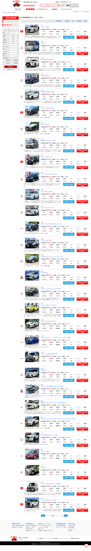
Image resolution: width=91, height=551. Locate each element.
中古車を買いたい (30, 523)
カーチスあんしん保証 (43, 527)
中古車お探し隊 (28, 528)
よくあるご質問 (71, 525)
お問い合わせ (71, 523)
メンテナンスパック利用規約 (51, 538)
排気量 (4, 35)
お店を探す (54, 9)
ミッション (5, 51)
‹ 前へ (43, 515)
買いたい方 (30, 9)
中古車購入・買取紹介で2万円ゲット (46, 530)
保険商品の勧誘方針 (75, 538)
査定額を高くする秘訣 (17, 527)
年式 (4, 37)
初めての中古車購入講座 (30, 525)
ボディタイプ (5, 46)
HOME (3, 12)
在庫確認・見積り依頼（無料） (82, 37)
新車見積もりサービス (30, 530)
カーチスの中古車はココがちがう (45, 525)
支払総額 (4, 42)
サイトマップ (71, 528)
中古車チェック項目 (29, 527)
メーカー (4, 30)
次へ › (65, 515)
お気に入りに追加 (69, 37)
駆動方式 (4, 53)
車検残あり (16, 60)
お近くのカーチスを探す (61, 527)
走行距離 (4, 39)
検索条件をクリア (10, 69)
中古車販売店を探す (61, 523)
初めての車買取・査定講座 (18, 525)
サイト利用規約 (39, 538)
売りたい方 (18, 9)
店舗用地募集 (71, 527)
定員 (4, 49)
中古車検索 (8, 12)
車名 (4, 32)
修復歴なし (8, 60)
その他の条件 (5, 58)
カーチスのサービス (42, 9)
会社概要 (70, 530)
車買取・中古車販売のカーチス (24, 538)
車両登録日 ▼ (59, 20)
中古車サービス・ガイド (44, 523)
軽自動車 (16, 63)
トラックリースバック (66, 9)
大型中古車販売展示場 (61, 525)
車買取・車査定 (16, 523)
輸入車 (8, 63)
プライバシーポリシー (64, 538)
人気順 (85, 20)
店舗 (4, 55)
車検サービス (41, 528)
